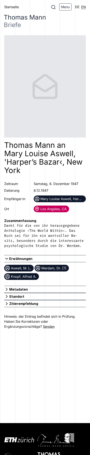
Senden (49, 326)
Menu (65, 7)
